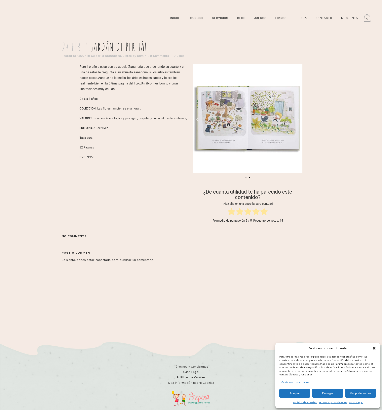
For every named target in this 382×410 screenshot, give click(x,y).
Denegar (327, 393)
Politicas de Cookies (191, 377)
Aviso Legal (356, 402)
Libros (127, 56)
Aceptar (295, 393)
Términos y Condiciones (191, 366)
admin (141, 56)
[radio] (231, 212)
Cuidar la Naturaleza (106, 56)
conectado (103, 260)
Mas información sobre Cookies (191, 383)
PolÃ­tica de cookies (305, 402)
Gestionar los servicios (295, 382)
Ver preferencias (360, 393)
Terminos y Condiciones (333, 402)
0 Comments (159, 56)
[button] (374, 348)
